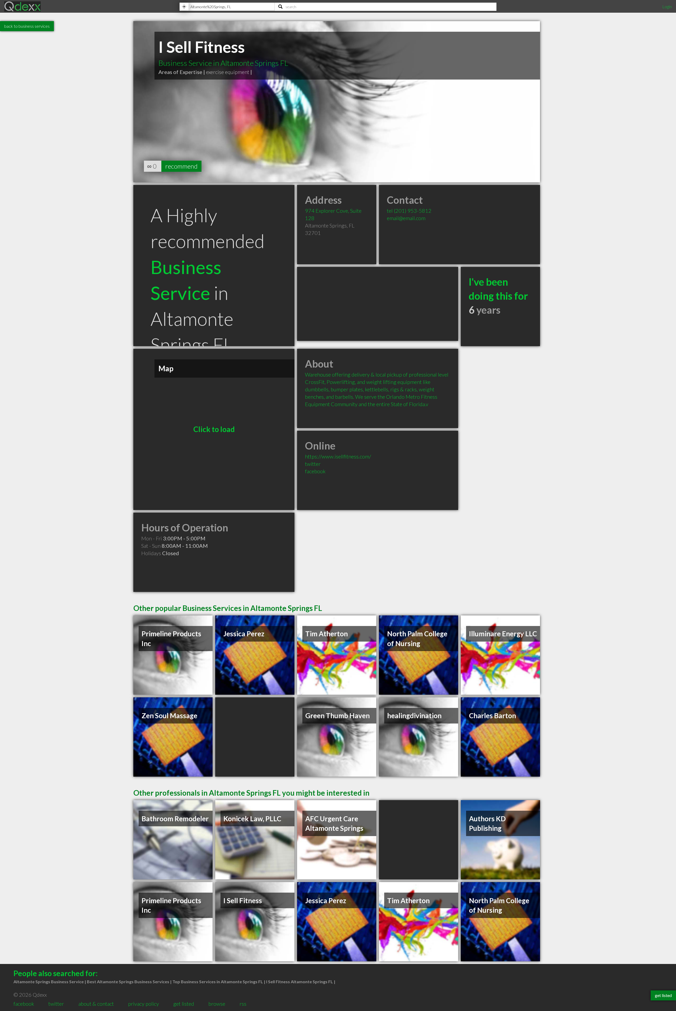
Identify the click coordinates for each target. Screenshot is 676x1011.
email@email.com (406, 218)
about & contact (96, 1003)
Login (667, 6)
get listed (183, 1003)
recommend (181, 166)
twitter (313, 464)
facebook (315, 471)
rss (243, 1003)
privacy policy (143, 1003)
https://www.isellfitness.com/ (338, 456)
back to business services (27, 26)
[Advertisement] (377, 304)
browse (216, 1003)
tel (409, 210)
